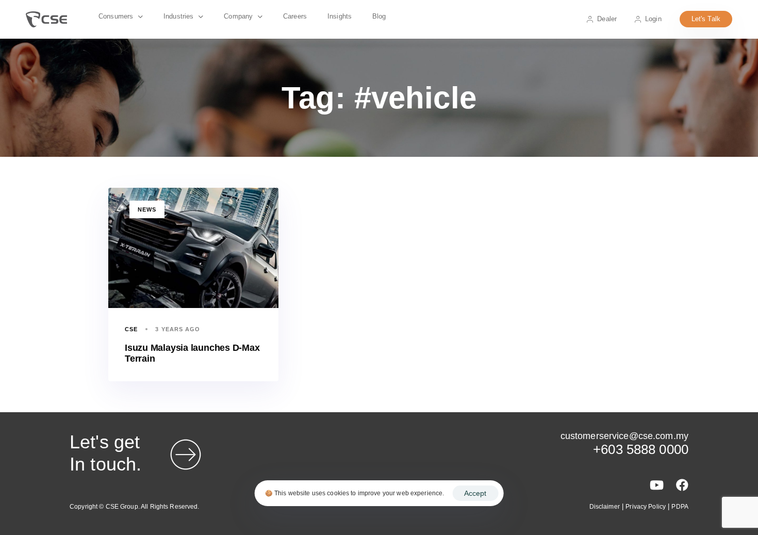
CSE (131, 329)
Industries (178, 16)
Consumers (115, 16)
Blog (379, 16)
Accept (475, 493)
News (147, 209)
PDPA (679, 506)
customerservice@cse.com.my (624, 436)
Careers (295, 16)
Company (238, 16)
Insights (339, 16)
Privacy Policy (645, 506)
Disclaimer (604, 506)
